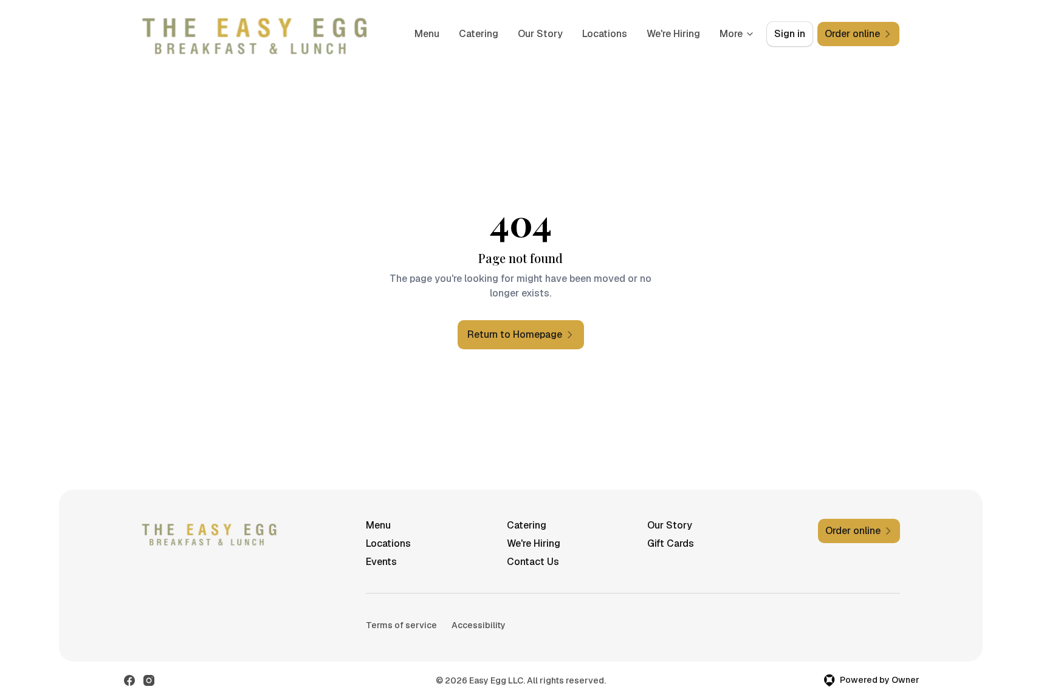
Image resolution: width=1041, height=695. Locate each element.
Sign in (789, 33)
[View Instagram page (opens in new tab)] (149, 680)
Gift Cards (670, 543)
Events (381, 561)
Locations (604, 33)
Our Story (540, 33)
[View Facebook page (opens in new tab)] (129, 680)
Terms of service (401, 625)
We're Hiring (673, 33)
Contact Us (533, 561)
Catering (478, 33)
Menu (426, 33)
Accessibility (479, 625)
